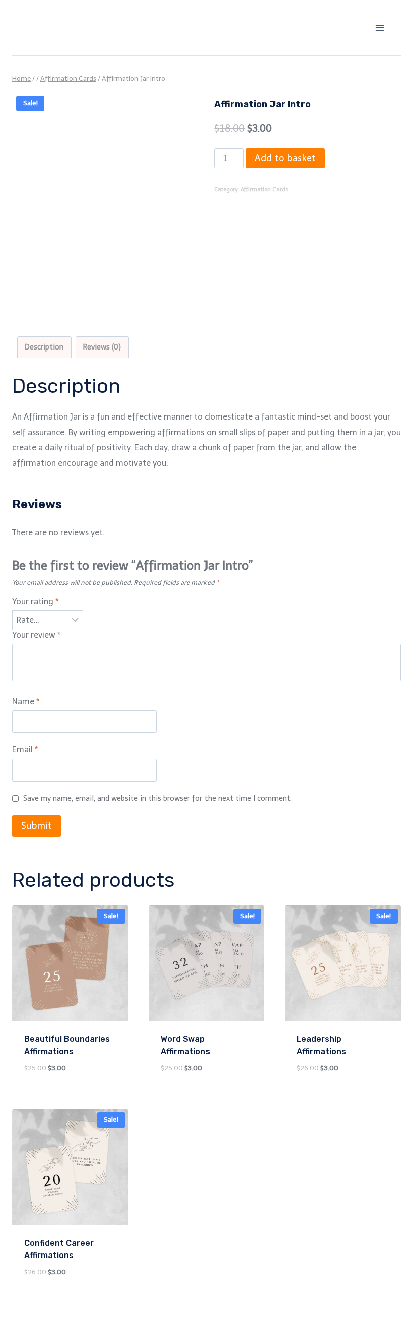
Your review (36, 635)
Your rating (35, 601)
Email (25, 749)
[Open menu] (379, 27)
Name (25, 701)
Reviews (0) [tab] (102, 347)
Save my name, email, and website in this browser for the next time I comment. (157, 798)
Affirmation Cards (264, 189)
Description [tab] (44, 347)
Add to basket (285, 158)
